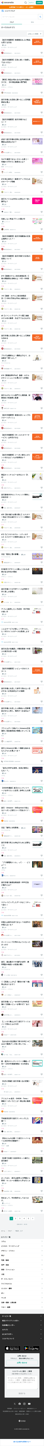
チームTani (7, 975)
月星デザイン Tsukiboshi (8, 582)
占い (2, 1185)
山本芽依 (6, 229)
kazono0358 (7, 622)
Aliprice (6, 821)
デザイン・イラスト (7, 87)
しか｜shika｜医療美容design (8, 995)
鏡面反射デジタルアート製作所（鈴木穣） (8, 562)
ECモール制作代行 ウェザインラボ (8, 1211)
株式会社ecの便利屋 (8, 53)
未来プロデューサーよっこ (8, 488)
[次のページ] (32, 1218)
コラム (3, 775)
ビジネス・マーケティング (9, 47)
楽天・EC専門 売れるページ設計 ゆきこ (9, 801)
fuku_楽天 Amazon (8, 507)
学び (2, 223)
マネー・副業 (5, 1145)
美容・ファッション (7, 166)
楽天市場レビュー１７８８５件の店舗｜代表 (8, 1015)
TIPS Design (7, 92)
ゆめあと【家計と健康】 (8, 212)
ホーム (3, 1231)
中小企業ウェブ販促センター (8, 152)
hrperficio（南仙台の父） (8, 1191)
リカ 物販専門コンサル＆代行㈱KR (9, 741)
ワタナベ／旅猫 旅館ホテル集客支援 (9, 192)
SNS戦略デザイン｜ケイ (8, 368)
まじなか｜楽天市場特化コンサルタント (8, 895)
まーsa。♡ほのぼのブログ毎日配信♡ (8, 1054)
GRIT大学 (6, 408)
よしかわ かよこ (8, 602)
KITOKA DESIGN (9, 761)
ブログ (10, 1231)
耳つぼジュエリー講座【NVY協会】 (8, 1091)
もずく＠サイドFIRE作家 (9, 1171)
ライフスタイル (5, 206)
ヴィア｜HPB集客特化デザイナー (8, 172)
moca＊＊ (7, 1034)
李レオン (6, 781)
